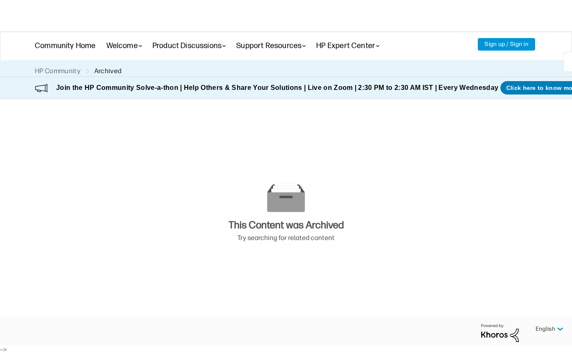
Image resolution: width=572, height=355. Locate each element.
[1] (568, 62)
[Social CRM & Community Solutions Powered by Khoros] (500, 332)
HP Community (57, 71)
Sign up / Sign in (506, 44)
